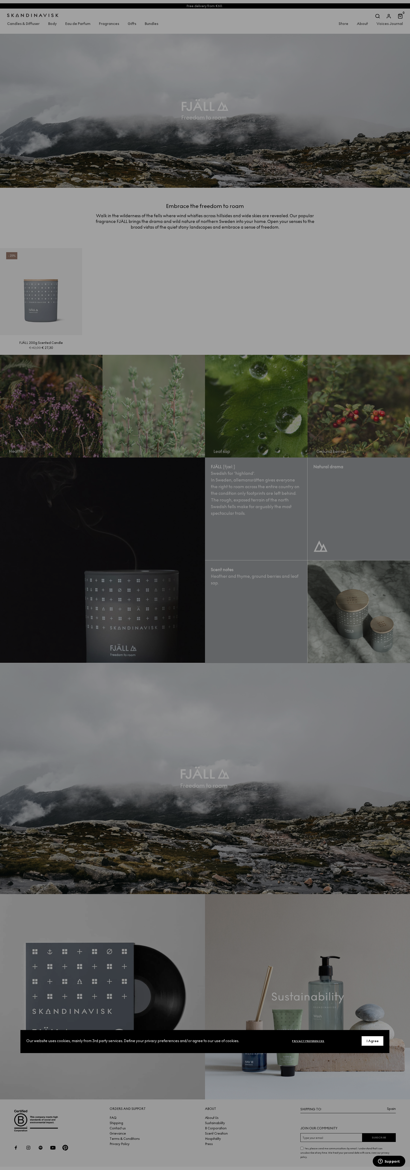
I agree (373, 1041)
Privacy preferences (308, 1040)
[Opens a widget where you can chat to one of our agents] (389, 1162)
